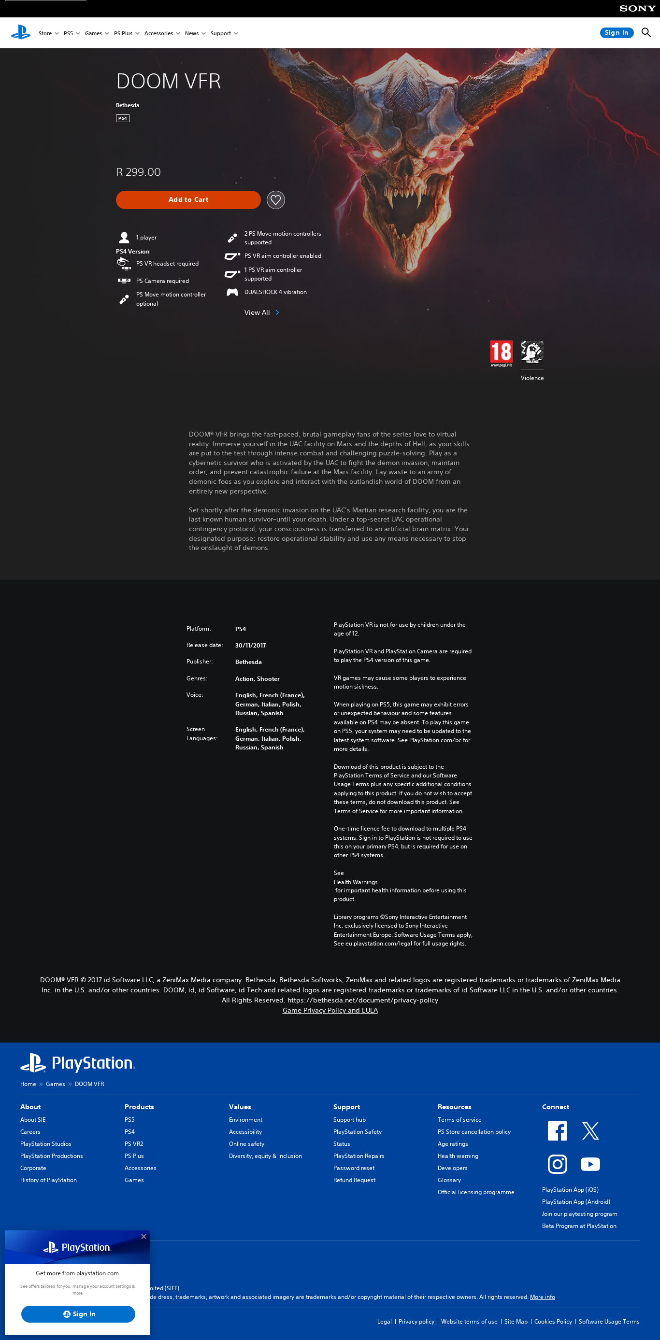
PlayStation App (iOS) (570, 1189)
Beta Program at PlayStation (579, 1226)
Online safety (246, 1144)
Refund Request (354, 1180)
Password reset (353, 1168)
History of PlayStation (48, 1180)
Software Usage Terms (609, 1321)
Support (221, 33)
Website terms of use (469, 1321)
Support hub (349, 1119)
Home (28, 1084)
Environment (245, 1119)
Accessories (158, 33)
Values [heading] (240, 1106)
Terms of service (460, 1119)
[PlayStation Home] (21, 33)
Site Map (516, 1321)
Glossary (449, 1180)
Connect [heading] (555, 1106)
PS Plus (123, 33)
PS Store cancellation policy (474, 1132)
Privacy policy (416, 1321)
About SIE (32, 1119)
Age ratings (453, 1144)
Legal (384, 1321)
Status (341, 1144)
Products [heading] (139, 1106)
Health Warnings (356, 882)
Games (93, 33)
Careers (30, 1132)
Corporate (33, 1168)
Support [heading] (346, 1106)
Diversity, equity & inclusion (265, 1156)
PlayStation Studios (46, 1144)
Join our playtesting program (579, 1214)
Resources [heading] (455, 1106)
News (192, 33)
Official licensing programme (476, 1192)
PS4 (130, 1132)
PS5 (68, 33)
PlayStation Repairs (359, 1156)
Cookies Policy (553, 1321)
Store (45, 33)
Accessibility (245, 1132)
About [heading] (30, 1106)
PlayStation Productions (51, 1156)
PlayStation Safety (357, 1132)
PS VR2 (134, 1144)
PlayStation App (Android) (576, 1202)
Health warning (458, 1156)
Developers (453, 1168)
